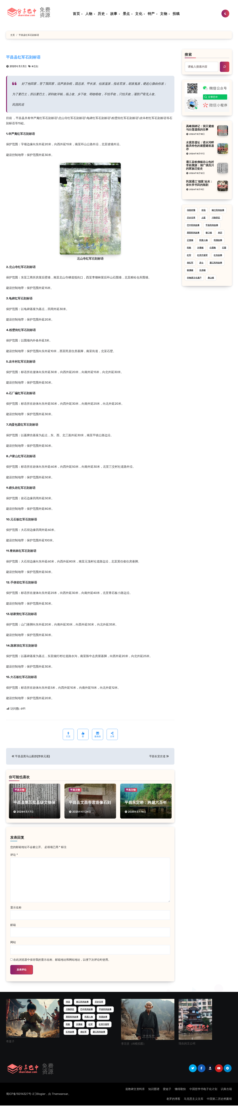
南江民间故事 (218, 210)
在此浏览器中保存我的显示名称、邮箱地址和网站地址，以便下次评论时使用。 (62, 959)
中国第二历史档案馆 (219, 1098)
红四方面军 (202, 255)
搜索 (188, 55)
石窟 (224, 247)
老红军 (190, 262)
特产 (152, 13)
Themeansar (60, 1094)
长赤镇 (202, 270)
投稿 (176, 13)
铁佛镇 (190, 270)
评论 (14, 854)
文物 (164, 13)
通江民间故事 (216, 262)
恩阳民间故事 (193, 232)
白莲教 (213, 247)
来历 (220, 232)
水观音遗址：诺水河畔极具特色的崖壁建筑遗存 (200, 146)
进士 (201, 262)
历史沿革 (191, 217)
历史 (102, 13)
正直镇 (190, 240)
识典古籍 (226, 1089)
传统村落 (191, 210)
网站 (13, 942)
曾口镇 (209, 232)
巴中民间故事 (193, 225)
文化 (139, 13)
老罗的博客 (173, 1098)
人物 (89, 13)
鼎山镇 (211, 278)
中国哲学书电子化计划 (203, 1089)
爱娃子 (167, 1089)
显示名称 (15, 907)
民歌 (189, 247)
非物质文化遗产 (194, 278)
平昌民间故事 (212, 225)
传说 (203, 210)
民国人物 (203, 240)
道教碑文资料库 (135, 1089)
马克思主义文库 (193, 1098)
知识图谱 (153, 1089)
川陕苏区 (216, 217)
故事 (114, 13)
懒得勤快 (180, 1089)
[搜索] (224, 67)
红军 (189, 255)
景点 (127, 13)
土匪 (203, 217)
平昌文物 (19, 789)
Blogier (40, 1094)
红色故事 (218, 255)
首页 (77, 13)
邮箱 (13, 925)
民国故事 (218, 240)
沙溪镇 (200, 247)
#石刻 (35, 66)
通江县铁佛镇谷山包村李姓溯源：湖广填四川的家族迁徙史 (200, 165)
